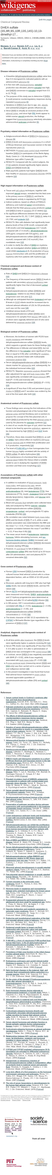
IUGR (17, 302)
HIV (28, 294)
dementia (38, 156)
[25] (7, 434)
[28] (16, 500)
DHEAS (13, 90)
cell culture (20, 190)
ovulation (45, 354)
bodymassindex (26, 660)
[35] (46, 600)
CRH (15, 571)
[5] (38, 122)
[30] (29, 531)
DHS (40, 348)
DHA (8, 666)
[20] (49, 345)
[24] (33, 394)
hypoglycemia (20, 102)
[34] (13, 589)
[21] (24, 360)
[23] (7, 385)
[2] (15, 93)
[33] (7, 580)
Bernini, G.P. (23, 46)
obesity (45, 105)
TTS (42, 491)
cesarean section (24, 322)
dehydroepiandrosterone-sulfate (28, 76)
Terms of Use (26, 1100)
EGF (40, 431)
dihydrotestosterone (39, 231)
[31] (27, 546)
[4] (45, 108)
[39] (27, 669)
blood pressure (39, 377)
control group (41, 652)
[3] (27, 102)
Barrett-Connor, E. (12, 48)
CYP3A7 (9, 620)
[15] (7, 276)
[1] (28, 82)
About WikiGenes (37, 1098)
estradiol (38, 85)
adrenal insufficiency (35, 282)
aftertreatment (26, 640)
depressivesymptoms (32, 142)
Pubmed (44, 704)
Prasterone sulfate (28, 71)
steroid (21, 116)
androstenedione (13, 491)
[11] (44, 199)
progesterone (11, 511)
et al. (14, 46)
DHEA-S (20, 105)
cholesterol (39, 299)
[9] (28, 168)
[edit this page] (45, 20)
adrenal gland (12, 460)
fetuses (35, 317)
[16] (13, 288)
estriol (29, 205)
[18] (27, 308)
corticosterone (12, 551)
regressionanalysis (14, 360)
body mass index (38, 374)
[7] (23, 148)
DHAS (13, 111)
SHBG (31, 540)
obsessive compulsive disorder (32, 174)
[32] (25, 557)
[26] (38, 454)
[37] (25, 623)
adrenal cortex (12, 113)
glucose (42, 497)
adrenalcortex (30, 208)
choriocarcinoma (27, 85)
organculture (40, 675)
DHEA (8, 168)
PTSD (8, 165)
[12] (27, 219)
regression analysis (32, 371)
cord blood (20, 549)
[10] (15, 176)
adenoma (23, 82)
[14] (43, 257)
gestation (28, 211)
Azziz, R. (26, 48)
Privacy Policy (16, 1100)
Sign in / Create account (44, 1)
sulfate (21, 551)
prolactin (21, 219)
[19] (33, 322)
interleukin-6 (22, 251)
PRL (33, 113)
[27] (39, 466)
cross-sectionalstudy (16, 663)
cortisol (48, 208)
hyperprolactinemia (25, 119)
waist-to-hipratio (27, 485)
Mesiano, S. (6, 46)
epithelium (36, 428)
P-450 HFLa (21, 448)
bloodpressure (35, 483)
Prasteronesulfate (9, 269)
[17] (30, 297)
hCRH (35, 600)
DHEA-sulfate (11, 454)
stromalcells (18, 443)
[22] (33, 368)
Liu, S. (37, 46)
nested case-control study (29, 151)
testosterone (30, 228)
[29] (24, 514)
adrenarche (26, 365)
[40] (7, 683)
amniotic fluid (20, 503)
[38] (49, 652)
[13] (22, 242)
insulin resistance (13, 339)
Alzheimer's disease (39, 274)
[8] (32, 159)
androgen (23, 122)
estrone (34, 506)
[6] (14, 139)
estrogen (30, 422)
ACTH (14, 591)
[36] (29, 614)
